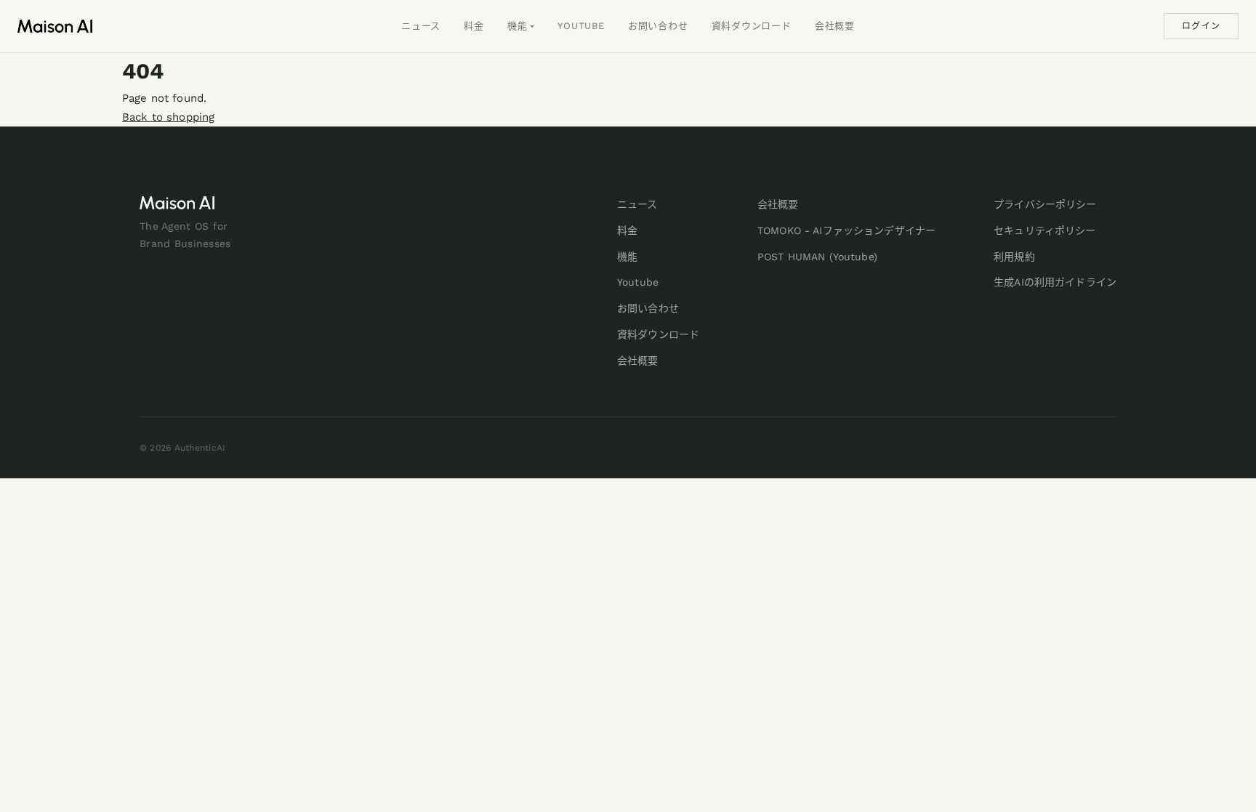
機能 (517, 25)
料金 (474, 25)
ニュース (420, 25)
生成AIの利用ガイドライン (1055, 282)
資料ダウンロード (752, 25)
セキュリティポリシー (1044, 230)
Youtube (580, 25)
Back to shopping (168, 117)
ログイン (1201, 26)
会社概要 (835, 25)
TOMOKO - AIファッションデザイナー (846, 230)
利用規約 (1014, 256)
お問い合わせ (658, 25)
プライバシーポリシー (1045, 204)
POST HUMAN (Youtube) (817, 256)
